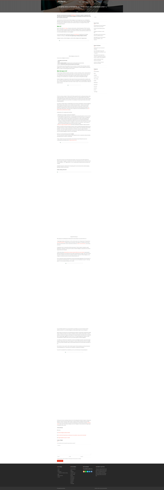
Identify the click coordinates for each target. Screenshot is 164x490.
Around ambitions (96, 71)
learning (95, 80)
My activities (96, 84)
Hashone (101, 488)
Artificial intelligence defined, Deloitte (64, 432)
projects (95, 89)
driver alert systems (81, 252)
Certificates (59, 471)
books (95, 73)
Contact (59, 476)
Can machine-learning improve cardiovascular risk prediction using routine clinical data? (72, 435)
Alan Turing (65, 28)
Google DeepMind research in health (64, 437)
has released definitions (61, 242)
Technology (95, 91)
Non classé (95, 86)
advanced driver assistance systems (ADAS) (71, 252)
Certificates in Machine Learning (63, 472)
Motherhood (96, 82)
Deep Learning (96, 78)
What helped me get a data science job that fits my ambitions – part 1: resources (99, 38)
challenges (95, 75)
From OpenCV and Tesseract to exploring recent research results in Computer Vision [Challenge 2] (99, 56)
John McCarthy (76, 34)
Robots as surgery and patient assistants (64, 124)
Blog (58, 474)
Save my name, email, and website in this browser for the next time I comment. (69, 458)
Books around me (60, 475)
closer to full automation (81, 243)
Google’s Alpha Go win (72, 140)
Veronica (95, 62)
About (58, 470)
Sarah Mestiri (61, 1)
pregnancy (72, 480)
